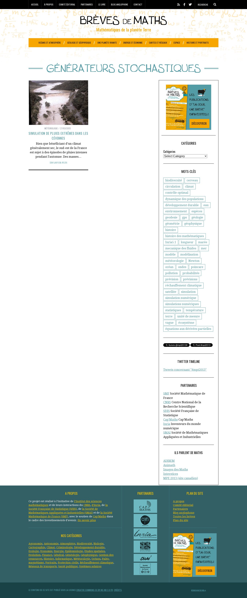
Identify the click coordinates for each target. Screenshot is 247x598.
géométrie (172, 223)
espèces (196, 211)
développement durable (182, 205)
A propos (178, 501)
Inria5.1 (170, 242)
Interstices (170, 474)
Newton (193, 261)
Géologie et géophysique (79, 42)
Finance (47, 555)
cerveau (192, 180)
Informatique (63, 558)
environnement (176, 211)
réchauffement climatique (183, 285)
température (195, 310)
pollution (171, 273)
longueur (187, 242)
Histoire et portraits (198, 42)
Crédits (118, 589)
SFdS (166, 411)
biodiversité (173, 180)
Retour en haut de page (198, 590)
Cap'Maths (170, 419)
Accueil (35, 4)
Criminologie (64, 547)
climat (189, 186)
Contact (138, 4)
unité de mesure (188, 316)
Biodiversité (84, 543)
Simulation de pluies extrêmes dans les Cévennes (58, 136)
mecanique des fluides (180, 248)
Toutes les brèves (184, 516)
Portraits (50, 562)
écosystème (186, 322)
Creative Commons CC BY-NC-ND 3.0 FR (94, 589)
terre (169, 316)
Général (59, 555)
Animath (169, 465)
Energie (59, 551)
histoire (170, 230)
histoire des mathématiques (184, 236)
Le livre (101, 4)
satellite (170, 291)
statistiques (173, 310)
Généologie (72, 555)
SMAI (167, 432)
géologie (197, 217)
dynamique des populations (184, 199)
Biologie (98, 543)
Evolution (35, 555)
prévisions (190, 279)
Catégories (169, 151)
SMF (166, 393)
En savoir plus (58, 163)
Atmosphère (67, 543)
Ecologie (34, 551)
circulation (172, 186)
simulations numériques (182, 304)
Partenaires (87, 4)
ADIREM (169, 461)
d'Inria (96, 505)
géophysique (193, 223)
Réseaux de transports (43, 566)
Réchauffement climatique (96, 562)
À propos (48, 4)
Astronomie (51, 543)
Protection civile (68, 562)
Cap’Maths (99, 516)
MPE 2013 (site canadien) (180, 478)
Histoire (49, 558)
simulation (188, 291)
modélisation (189, 254)
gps (184, 217)
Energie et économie (132, 42)
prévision (171, 279)
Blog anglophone (119, 4)
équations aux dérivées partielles (188, 329)
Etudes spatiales (94, 551)
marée (202, 242)
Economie (46, 551)
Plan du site (180, 520)
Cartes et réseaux (158, 42)
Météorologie (51, 128)
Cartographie (37, 547)
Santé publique (68, 566)
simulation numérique (180, 298)
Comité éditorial (67, 4)
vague (169, 322)
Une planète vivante (107, 42)
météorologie (174, 261)
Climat (51, 547)
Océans (96, 558)
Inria (166, 424)
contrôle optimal (176, 192)
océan (169, 267)
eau (205, 205)
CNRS (167, 402)
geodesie (171, 217)
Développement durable (89, 547)
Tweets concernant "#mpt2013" (185, 369)
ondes (182, 267)
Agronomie (35, 543)
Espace (177, 42)
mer (204, 248)
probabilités (190, 273)
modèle (170, 254)
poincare (197, 267)
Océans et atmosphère (50, 42)
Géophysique (89, 555)
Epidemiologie (74, 551)
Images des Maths (175, 469)
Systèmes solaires (90, 566)
